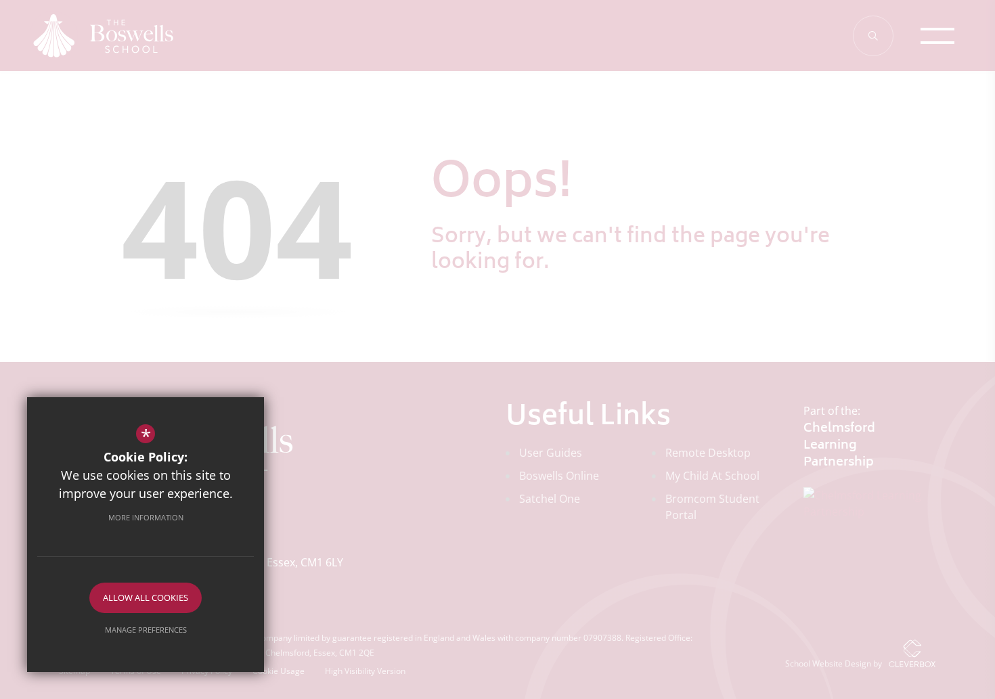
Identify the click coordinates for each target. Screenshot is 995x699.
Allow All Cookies (145, 597)
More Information (145, 517)
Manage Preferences (146, 630)
